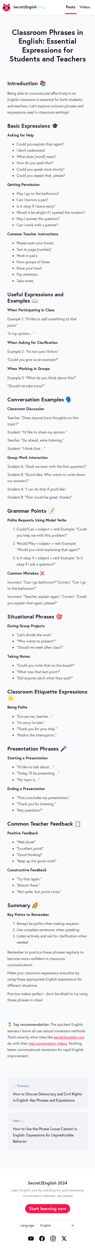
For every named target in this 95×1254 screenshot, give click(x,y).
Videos (85, 6)
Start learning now (47, 1208)
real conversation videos (48, 1043)
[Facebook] (42, 1239)
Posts (70, 6)
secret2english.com (69, 1037)
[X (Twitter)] (64, 1239)
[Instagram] (53, 1239)
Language (27, 1225)
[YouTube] (31, 1239)
